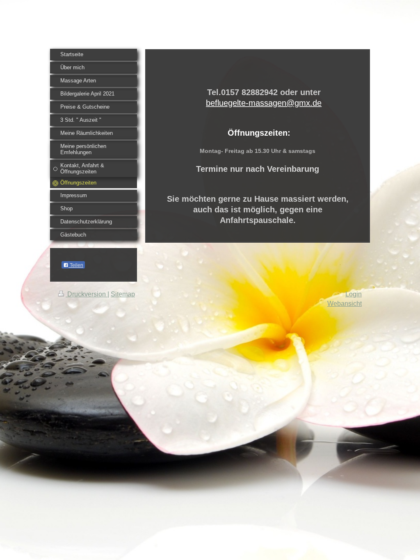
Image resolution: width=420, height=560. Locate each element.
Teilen (75, 265)
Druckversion (86, 294)
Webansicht (344, 303)
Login (353, 294)
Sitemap (123, 294)
